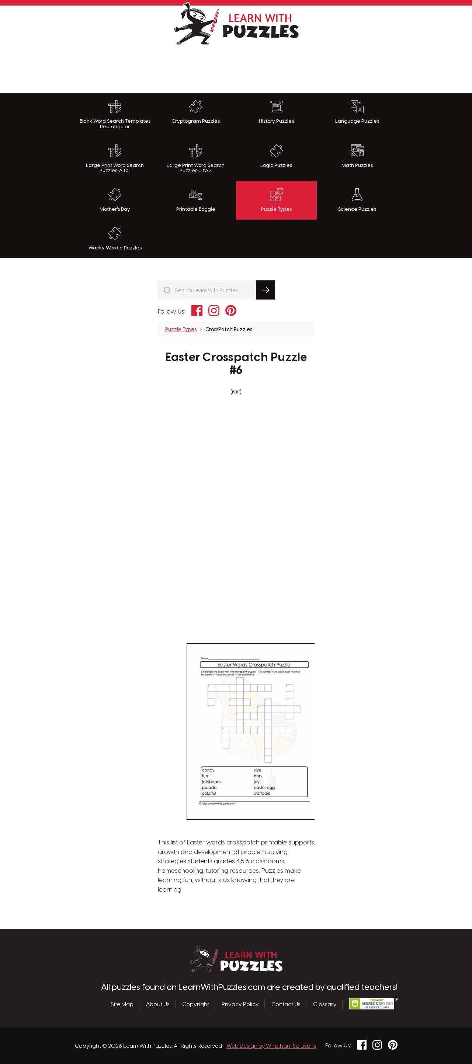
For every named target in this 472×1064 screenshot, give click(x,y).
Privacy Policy (240, 1005)
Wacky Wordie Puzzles (115, 248)
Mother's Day (115, 209)
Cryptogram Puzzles (195, 121)
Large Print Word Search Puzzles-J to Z (196, 168)
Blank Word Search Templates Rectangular (115, 124)
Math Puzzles (357, 165)
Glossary (325, 1005)
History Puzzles (276, 121)
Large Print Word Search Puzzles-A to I (115, 168)
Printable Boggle (195, 209)
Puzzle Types (276, 209)
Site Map (122, 1005)
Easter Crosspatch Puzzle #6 (236, 364)
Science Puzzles (357, 209)
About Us (158, 1005)
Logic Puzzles (276, 165)
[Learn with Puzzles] (236, 969)
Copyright (195, 1005)
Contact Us (286, 1005)
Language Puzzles (357, 121)
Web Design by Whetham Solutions (271, 1046)
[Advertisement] (236, 67)
